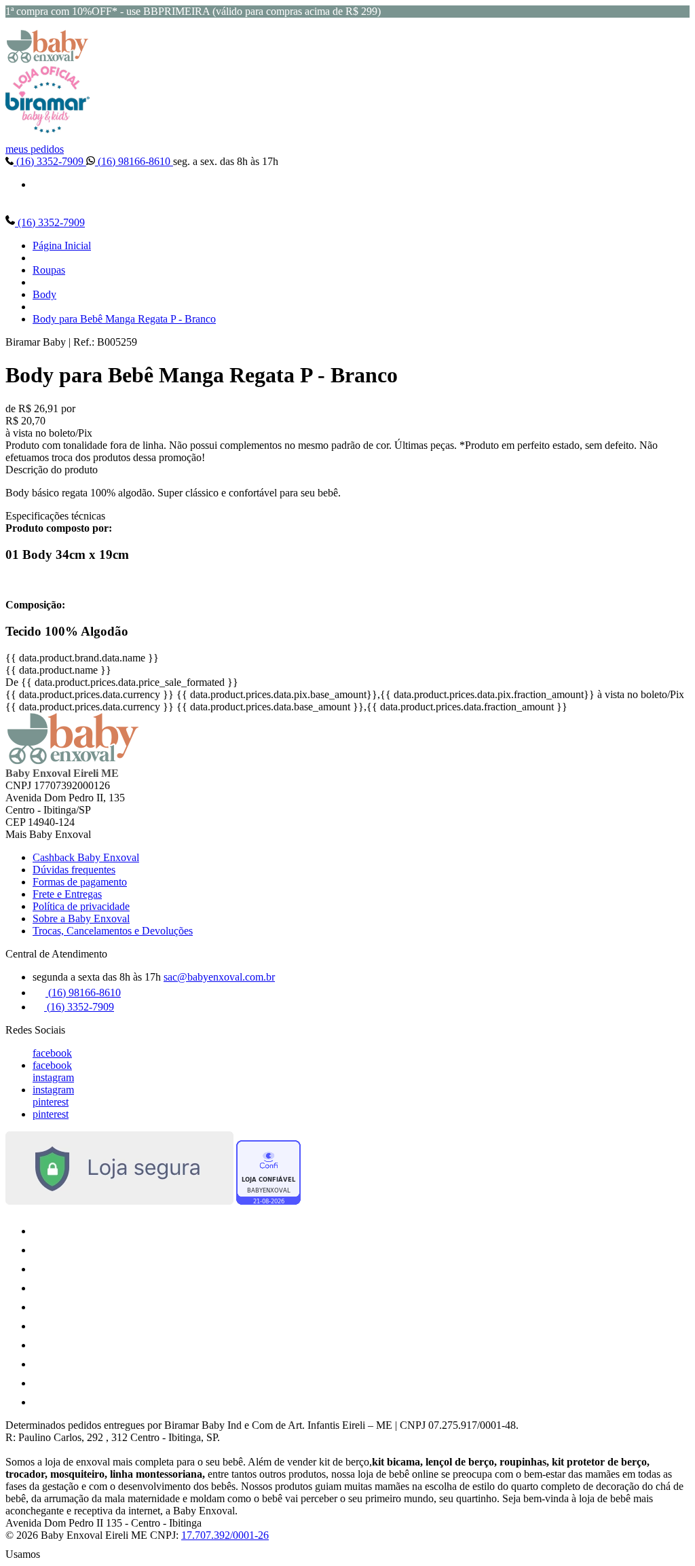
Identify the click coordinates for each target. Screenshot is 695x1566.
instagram (53, 1077)
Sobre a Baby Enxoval (81, 918)
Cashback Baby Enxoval (86, 857)
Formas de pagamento (80, 882)
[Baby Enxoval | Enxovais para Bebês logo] (47, 59)
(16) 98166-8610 (134, 161)
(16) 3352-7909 (50, 161)
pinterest (51, 1102)
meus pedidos (34, 149)
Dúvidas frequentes (74, 869)
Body (44, 294)
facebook (52, 1053)
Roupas (49, 270)
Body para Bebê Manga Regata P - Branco (124, 319)
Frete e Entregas (67, 894)
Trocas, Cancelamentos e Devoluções (113, 930)
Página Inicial (62, 245)
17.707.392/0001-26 (225, 1535)
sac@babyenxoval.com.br (219, 977)
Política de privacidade (81, 906)
